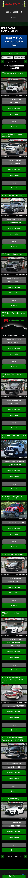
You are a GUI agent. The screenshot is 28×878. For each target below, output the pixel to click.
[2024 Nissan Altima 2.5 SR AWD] (14, 627)
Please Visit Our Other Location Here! (14, 41)
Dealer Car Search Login (13, 872)
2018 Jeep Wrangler (14, 436)
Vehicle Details (13, 114)
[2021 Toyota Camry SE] (14, 810)
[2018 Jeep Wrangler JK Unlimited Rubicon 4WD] (14, 510)
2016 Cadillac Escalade (12, 135)
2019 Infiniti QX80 (12, 254)
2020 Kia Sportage (13, 554)
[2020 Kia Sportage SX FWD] (14, 565)
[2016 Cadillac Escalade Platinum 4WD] (14, 148)
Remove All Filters (19, 57)
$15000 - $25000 (7, 57)
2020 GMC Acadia (12, 195)
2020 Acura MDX (13, 74)
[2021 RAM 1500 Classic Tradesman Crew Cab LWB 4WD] (14, 751)
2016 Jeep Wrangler (13, 314)
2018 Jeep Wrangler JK (12, 497)
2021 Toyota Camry (11, 799)
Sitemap (11, 874)
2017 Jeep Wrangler (13, 375)
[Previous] (2, 61)
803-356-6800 (11, 12)
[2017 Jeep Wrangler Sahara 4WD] (14, 388)
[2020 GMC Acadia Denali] (14, 207)
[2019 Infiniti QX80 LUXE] (14, 265)
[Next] (25, 61)
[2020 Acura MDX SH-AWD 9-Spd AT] (14, 87)
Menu (14, 18)
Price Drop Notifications (14, 108)
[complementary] (23, 873)
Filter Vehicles (14, 54)
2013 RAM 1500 (13, 679)
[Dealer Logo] (14, 4)
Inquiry (14, 121)
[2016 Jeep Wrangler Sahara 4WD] (14, 327)
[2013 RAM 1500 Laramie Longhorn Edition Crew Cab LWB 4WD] (14, 693)
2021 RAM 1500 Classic (12, 738)
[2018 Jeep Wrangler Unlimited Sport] (14, 449)
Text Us (14, 126)
